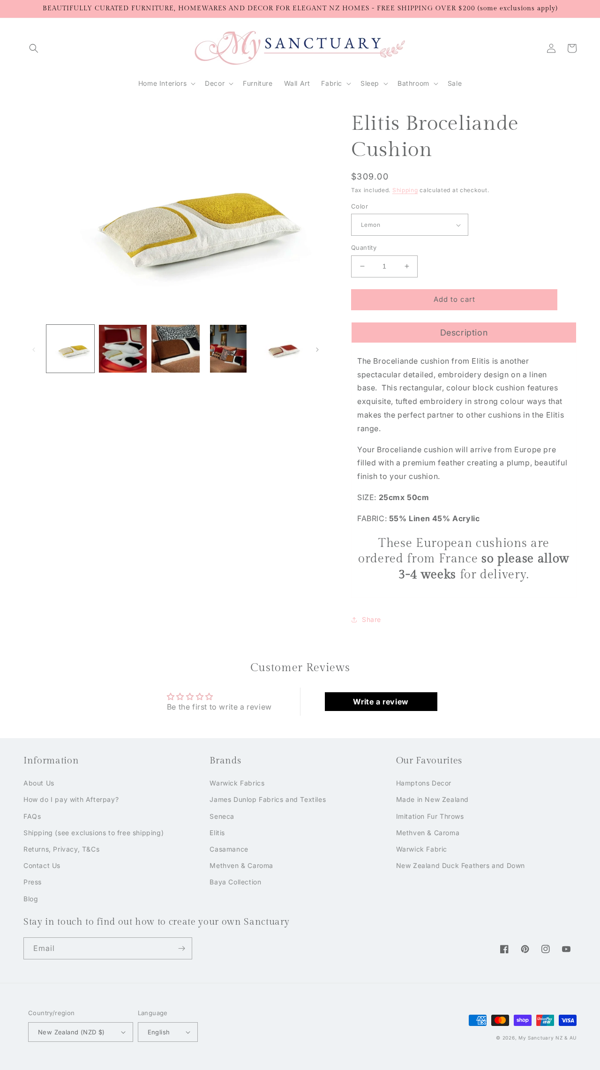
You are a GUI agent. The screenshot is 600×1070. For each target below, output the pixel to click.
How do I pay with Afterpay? (71, 799)
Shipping (405, 190)
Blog (30, 899)
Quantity (363, 247)
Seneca (222, 816)
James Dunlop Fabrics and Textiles (268, 799)
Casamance (229, 849)
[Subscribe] (181, 948)
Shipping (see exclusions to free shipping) (93, 833)
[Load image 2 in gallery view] (123, 349)
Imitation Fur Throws (430, 816)
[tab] (464, 332)
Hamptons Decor (423, 783)
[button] (33, 48)
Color (359, 206)
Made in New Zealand (432, 799)
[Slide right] (317, 348)
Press (32, 882)
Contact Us (41, 865)
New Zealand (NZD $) (71, 1032)
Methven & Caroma (241, 865)
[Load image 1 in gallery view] (70, 349)
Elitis (217, 833)
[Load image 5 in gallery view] (281, 349)
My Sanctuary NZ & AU (547, 1037)
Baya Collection (235, 882)
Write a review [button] (380, 701)
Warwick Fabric (421, 849)
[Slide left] (33, 348)
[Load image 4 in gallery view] (228, 349)
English (159, 1032)
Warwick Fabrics (237, 783)
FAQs (32, 816)
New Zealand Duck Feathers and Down (460, 865)
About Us (38, 783)
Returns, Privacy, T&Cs (61, 849)
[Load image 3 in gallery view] (175, 349)
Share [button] (371, 619)
